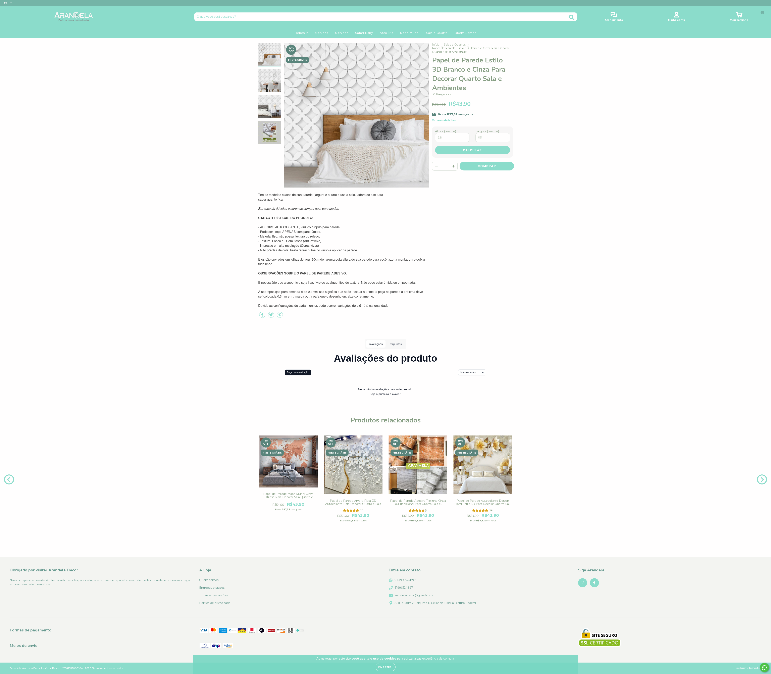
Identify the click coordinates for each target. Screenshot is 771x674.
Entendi (385, 667)
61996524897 (404, 587)
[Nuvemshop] (748, 668)
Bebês (300, 33)
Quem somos (208, 580)
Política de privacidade (214, 603)
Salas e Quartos (455, 44)
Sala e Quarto (437, 33)
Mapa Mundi (409, 33)
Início (436, 44)
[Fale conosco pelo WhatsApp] (764, 667)
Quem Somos (465, 33)
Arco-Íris (386, 33)
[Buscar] (571, 17)
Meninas (321, 33)
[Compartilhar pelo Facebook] (262, 316)
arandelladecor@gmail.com (414, 595)
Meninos (341, 33)
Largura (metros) (487, 131)
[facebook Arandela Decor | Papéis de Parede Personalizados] (11, 3)
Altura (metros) (445, 131)
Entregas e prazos (211, 587)
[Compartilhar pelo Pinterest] (280, 316)
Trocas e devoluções (213, 595)
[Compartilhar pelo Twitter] (271, 316)
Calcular (472, 150)
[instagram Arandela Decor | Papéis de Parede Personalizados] (6, 3)
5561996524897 (405, 580)
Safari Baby (364, 33)
